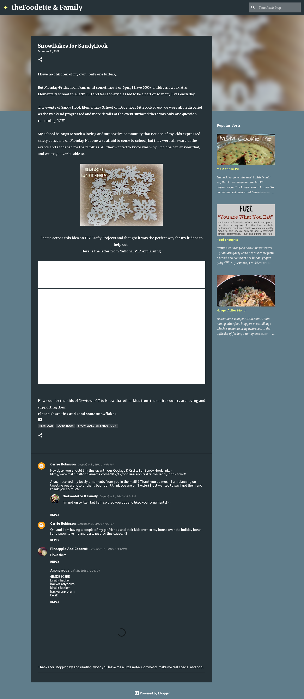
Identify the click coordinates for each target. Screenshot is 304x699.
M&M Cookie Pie (228, 169)
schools (77, 268)
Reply (54, 514)
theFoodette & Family (47, 7)
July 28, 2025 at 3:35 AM (85, 570)
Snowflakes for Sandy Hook (97, 425)
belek (54, 595)
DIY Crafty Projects (100, 238)
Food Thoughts (227, 239)
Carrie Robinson (63, 464)
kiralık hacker (60, 580)
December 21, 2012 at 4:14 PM (117, 496)
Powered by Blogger (154, 693)
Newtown (46, 425)
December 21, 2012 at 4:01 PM (95, 464)
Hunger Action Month (231, 310)
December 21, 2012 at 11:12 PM (108, 549)
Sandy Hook (65, 425)
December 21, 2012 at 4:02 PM (95, 523)
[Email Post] (40, 421)
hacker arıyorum (62, 584)
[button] (40, 60)
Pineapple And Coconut (69, 549)
